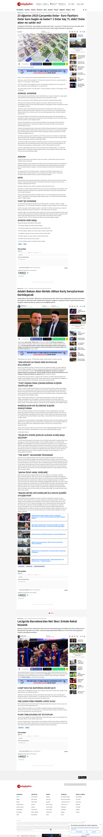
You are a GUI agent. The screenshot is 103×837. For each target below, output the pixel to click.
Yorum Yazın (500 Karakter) (23, 257)
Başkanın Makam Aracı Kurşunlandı (81, 360)
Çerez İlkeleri (19, 812)
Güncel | (33, 10)
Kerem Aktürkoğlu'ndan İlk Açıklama (81, 674)
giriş (29, 252)
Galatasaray (63, 807)
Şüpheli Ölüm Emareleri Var (80, 35)
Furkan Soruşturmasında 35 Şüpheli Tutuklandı (81, 333)
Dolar (39, 3)
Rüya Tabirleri (49, 809)
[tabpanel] (78, 45)
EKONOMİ (26, 12)
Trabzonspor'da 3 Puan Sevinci (81, 692)
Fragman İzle (49, 812)
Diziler (47, 814)
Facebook (78, 804)
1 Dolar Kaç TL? (64, 804)
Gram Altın (54, 3)
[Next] (82, 51)
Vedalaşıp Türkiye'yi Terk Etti (81, 687)
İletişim (18, 802)
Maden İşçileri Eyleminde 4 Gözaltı (78, 325)
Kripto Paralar (34, 802)
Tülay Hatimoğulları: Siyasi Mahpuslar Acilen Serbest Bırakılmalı (81, 354)
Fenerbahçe (63, 809)
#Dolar (20, 244)
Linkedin (77, 812)
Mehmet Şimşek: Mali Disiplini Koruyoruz (81, 68)
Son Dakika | (20, 10)
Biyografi (48, 802)
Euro (45, 3)
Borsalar (33, 804)
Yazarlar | (27, 10)
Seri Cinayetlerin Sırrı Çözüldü (81, 343)
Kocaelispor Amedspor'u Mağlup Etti (80, 668)
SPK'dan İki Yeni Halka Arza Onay (81, 62)
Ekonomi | (39, 10)
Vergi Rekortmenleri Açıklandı (81, 79)
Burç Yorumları (49, 804)
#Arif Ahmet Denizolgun (39, 566)
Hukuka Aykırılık (20, 804)
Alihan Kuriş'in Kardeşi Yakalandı (81, 348)
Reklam (18, 799)
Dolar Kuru (48, 799)
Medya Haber (20, 12)
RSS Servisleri (34, 814)
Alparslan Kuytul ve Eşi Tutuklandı (81, 339)
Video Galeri (78, 802)
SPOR (25, 618)
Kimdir (62, 814)
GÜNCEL (26, 288)
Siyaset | (50, 10)
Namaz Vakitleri (34, 812)
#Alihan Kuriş (29, 566)
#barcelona (21, 727)
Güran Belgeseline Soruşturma (78, 654)
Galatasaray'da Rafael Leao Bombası (81, 680)
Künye (18, 796)
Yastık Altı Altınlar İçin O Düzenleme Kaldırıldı (81, 57)
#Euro (25, 244)
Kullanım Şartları (20, 807)
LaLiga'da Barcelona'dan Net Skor (81, 311)
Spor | (45, 10)
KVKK (18, 814)
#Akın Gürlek (21, 566)
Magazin (48, 796)
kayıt (36, 252)
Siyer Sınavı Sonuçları (65, 799)
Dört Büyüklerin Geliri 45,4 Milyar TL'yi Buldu (81, 85)
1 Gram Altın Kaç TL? (65, 802)
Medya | (68, 10)
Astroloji (33, 807)
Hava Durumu (34, 809)
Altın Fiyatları (34, 799)
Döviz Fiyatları (34, 796)
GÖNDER (66, 268)
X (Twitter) (78, 807)
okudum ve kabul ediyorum (29, 267)
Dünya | (56, 10)
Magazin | (62, 10)
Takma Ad (20, 251)
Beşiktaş (63, 812)
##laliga (27, 727)
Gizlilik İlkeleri (19, 809)
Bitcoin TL (62, 3)
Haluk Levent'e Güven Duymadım (78, 49)
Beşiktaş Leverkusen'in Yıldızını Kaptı (80, 662)
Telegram (78, 809)
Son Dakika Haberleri (65, 796)
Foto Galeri (78, 799)
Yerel (73, 10)
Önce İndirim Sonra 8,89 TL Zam (81, 73)
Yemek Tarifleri (49, 807)
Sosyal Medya (79, 796)
